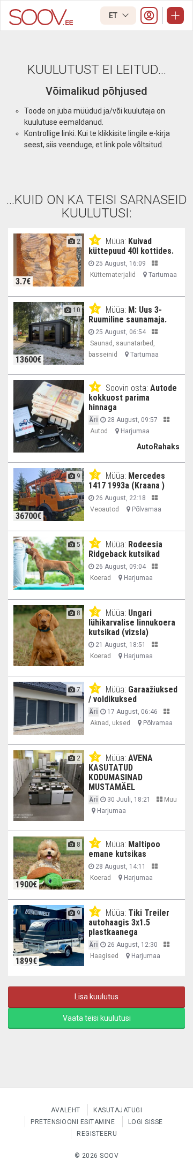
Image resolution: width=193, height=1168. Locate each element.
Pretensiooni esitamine (73, 1122)
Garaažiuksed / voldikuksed (132, 694)
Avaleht (65, 1110)
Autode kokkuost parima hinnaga (132, 397)
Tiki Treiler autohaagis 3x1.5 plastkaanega (128, 922)
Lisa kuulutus (96, 996)
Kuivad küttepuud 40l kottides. (131, 246)
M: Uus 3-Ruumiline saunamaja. (127, 315)
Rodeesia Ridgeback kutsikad (125, 549)
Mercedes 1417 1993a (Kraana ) (126, 481)
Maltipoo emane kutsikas (124, 849)
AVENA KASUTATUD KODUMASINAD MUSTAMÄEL (120, 772)
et (114, 15)
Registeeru (97, 1133)
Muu (169, 799)
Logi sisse (145, 1122)
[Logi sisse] (149, 15)
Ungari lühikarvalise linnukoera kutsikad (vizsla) (131, 622)
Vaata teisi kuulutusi (97, 1018)
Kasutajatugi (117, 1110)
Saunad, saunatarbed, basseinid (121, 349)
